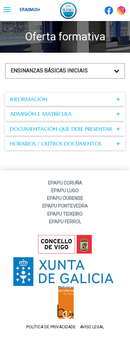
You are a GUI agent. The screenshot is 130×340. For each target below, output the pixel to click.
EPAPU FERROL (65, 221)
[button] (65, 99)
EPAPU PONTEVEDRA (65, 206)
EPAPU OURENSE (65, 198)
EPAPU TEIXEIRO (65, 214)
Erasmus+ (30, 9)
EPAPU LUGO (65, 190)
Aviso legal (92, 327)
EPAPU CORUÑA (65, 183)
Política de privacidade (51, 327)
